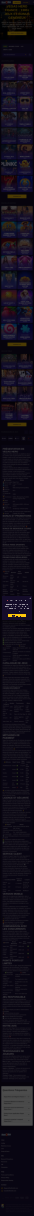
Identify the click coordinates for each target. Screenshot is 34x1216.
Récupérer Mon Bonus (17, 616)
